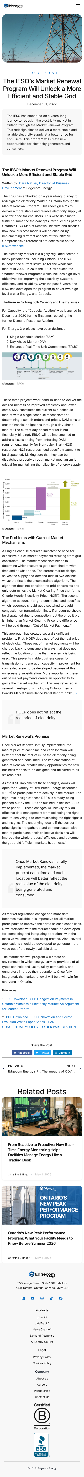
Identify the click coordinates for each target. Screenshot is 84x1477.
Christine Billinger (18, 1174)
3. (22, 808)
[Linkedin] (23, 1298)
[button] (22, 1052)
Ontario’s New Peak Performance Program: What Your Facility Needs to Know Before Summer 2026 (40, 1238)
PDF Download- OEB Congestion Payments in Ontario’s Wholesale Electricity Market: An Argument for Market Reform (40, 1004)
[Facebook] (60, 1298)
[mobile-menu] (77, 5)
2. (76, 693)
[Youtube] (32, 1298)
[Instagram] (42, 1298)
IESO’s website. (13, 246)
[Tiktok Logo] (51, 1298)
